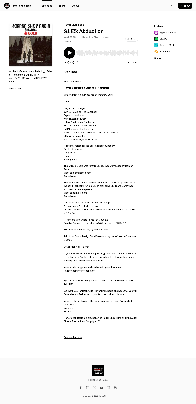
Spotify (163, 38)
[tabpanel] (101, 211)
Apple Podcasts (88, 257)
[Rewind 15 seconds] (67, 62)
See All (158, 58)
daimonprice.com (82, 172)
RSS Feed (164, 51)
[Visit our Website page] (108, 387)
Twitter (67, 311)
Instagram (69, 308)
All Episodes (15, 88)
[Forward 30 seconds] (72, 62)
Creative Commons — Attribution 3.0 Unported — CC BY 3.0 (95, 223)
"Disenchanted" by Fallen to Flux (81, 206)
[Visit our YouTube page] (101, 387)
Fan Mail (62, 5)
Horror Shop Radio (21, 5)
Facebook (69, 304)
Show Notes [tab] (70, 71)
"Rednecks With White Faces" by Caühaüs (86, 219)
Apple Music (70, 176)
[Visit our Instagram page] (87, 387)
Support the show (73, 337)
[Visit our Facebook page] (80, 387)
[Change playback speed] (78, 62)
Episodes (47, 5)
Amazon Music (167, 45)
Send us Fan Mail (72, 81)
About (75, 5)
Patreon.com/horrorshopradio (79, 270)
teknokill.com (80, 192)
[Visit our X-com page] (94, 387)
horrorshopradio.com (102, 301)
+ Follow (185, 5)
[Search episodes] (172, 5)
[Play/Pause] (69, 53)
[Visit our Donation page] (115, 387)
